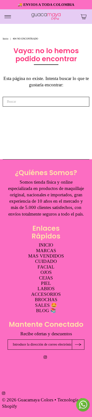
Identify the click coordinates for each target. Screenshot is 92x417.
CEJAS (46, 277)
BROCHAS (46, 299)
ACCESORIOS (46, 294)
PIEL (46, 283)
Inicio (5, 38)
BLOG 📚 (46, 310)
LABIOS (46, 288)
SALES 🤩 (46, 305)
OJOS (46, 272)
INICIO (46, 245)
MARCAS (46, 250)
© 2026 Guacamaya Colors (28, 399)
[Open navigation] (8, 16)
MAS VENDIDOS (46, 255)
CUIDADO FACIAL (46, 264)
